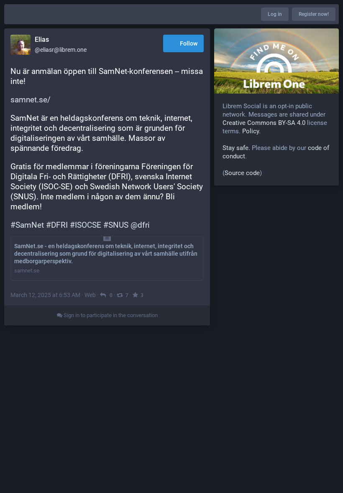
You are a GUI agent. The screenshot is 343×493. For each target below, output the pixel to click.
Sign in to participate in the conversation (110, 315)
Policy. (251, 131)
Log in (275, 14)
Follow (188, 43)
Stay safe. (236, 148)
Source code (242, 173)
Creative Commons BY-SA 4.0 (264, 123)
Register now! (314, 14)
